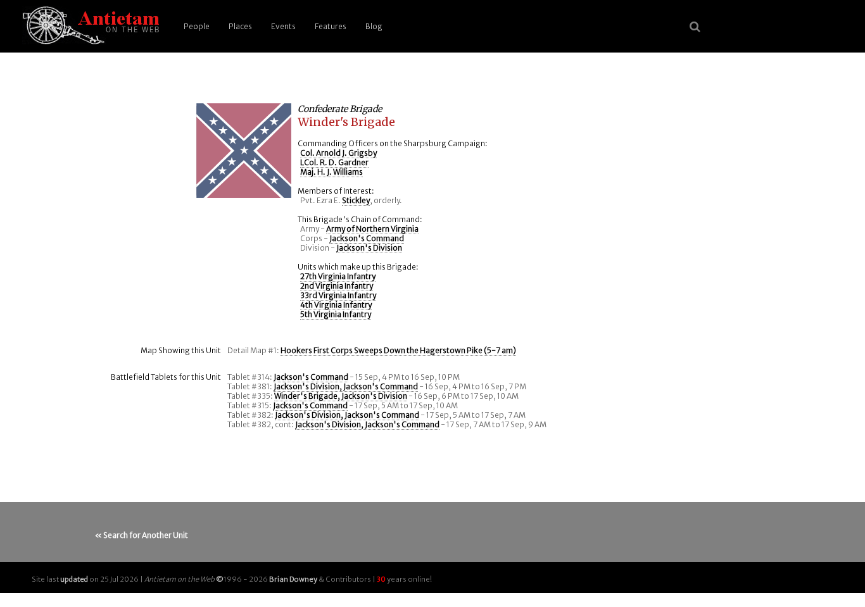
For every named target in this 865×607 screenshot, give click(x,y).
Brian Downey (293, 579)
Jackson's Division (369, 248)
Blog (373, 26)
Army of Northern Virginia (372, 229)
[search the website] (695, 26)
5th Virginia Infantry (335, 314)
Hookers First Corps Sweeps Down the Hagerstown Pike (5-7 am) (398, 350)
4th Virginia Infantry (336, 305)
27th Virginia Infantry (338, 276)
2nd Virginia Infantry (336, 286)
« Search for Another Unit (141, 535)
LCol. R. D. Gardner (334, 162)
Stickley (356, 200)
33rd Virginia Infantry (338, 295)
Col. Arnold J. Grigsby (338, 153)
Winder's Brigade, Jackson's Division (340, 396)
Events (283, 26)
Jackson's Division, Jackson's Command (346, 386)
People (197, 26)
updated (74, 579)
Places (240, 26)
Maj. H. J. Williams (331, 172)
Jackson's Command (366, 238)
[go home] (88, 26)
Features (330, 26)
